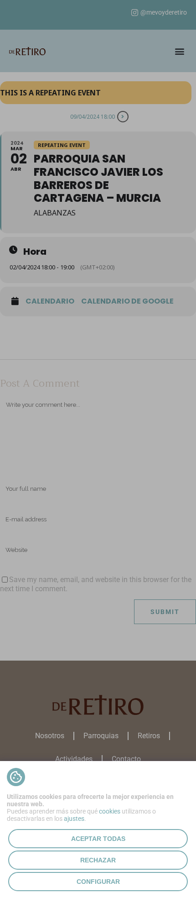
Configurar (98, 881)
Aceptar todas (98, 838)
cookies (109, 811)
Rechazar (98, 860)
